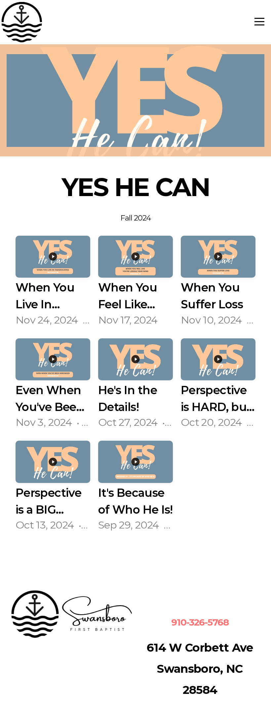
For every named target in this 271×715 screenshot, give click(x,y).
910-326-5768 (200, 622)
